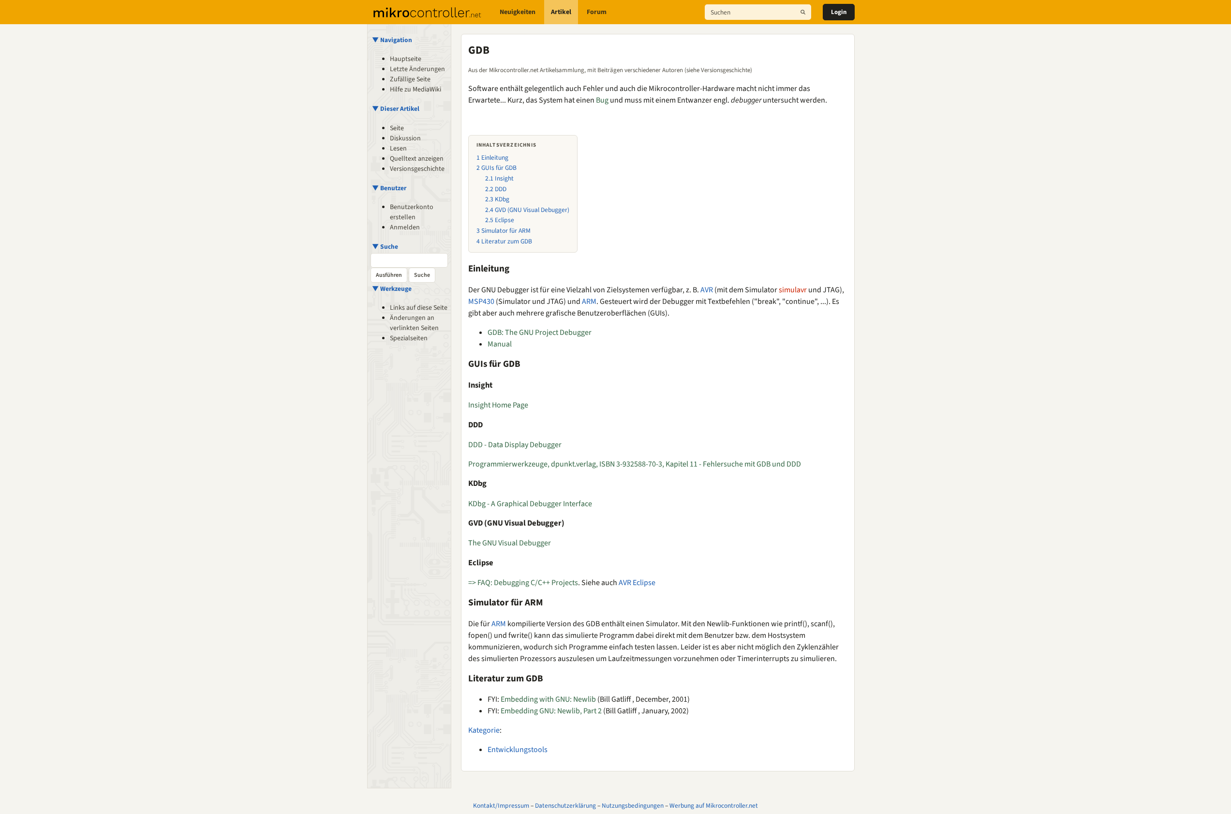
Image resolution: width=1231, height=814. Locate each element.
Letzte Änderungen (417, 69)
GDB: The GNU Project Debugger (540, 332)
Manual (500, 344)
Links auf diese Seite (418, 308)
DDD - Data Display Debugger (515, 444)
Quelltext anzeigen (417, 159)
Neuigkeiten (517, 12)
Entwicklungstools (518, 749)
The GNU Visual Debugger (509, 543)
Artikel (561, 12)
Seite (397, 128)
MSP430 (481, 301)
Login (838, 12)
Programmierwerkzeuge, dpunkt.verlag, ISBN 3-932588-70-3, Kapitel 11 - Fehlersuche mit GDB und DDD (634, 464)
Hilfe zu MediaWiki (415, 89)
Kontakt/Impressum (501, 805)
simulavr (793, 290)
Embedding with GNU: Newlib (548, 699)
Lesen (398, 148)
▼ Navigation (392, 40)
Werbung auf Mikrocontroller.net (713, 805)
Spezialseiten (409, 338)
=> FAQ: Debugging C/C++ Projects (523, 582)
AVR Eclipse (637, 582)
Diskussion (405, 138)
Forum (597, 12)
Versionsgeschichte (417, 169)
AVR (706, 290)
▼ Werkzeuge (392, 288)
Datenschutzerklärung (565, 805)
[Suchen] (803, 12)
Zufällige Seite (410, 79)
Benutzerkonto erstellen (411, 212)
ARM (589, 301)
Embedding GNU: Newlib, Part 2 (551, 711)
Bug (602, 100)
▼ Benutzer (389, 188)
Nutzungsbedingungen (633, 805)
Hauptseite (405, 59)
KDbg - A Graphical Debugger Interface (530, 503)
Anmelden (405, 227)
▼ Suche (385, 246)
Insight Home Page (498, 405)
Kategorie (484, 730)
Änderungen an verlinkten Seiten (414, 323)
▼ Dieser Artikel (395, 108)
